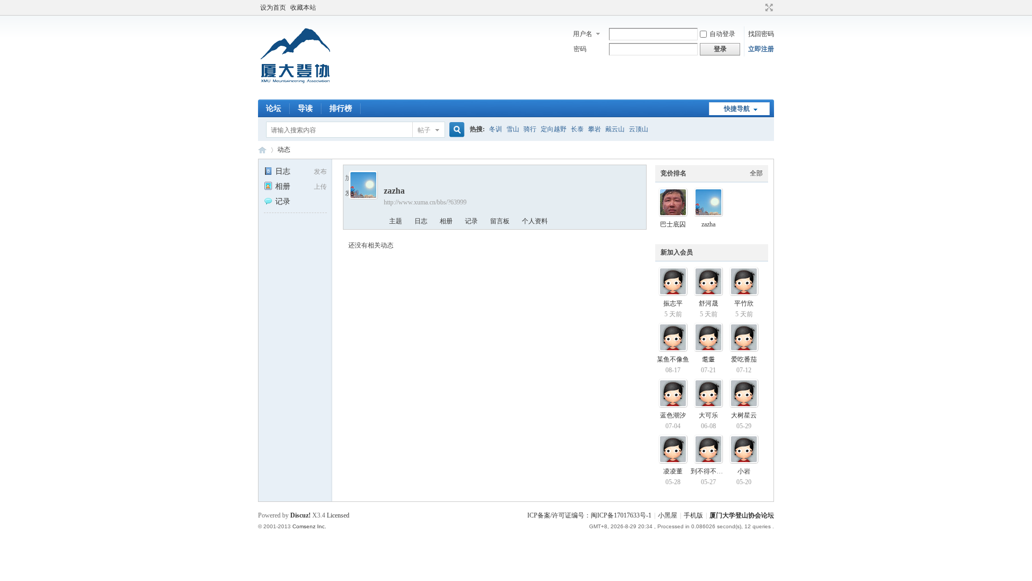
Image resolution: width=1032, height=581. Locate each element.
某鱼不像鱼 (673, 359)
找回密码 (761, 34)
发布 (320, 171)
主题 (395, 221)
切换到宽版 (768, 7)
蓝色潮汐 (673, 415)
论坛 (273, 108)
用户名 (582, 34)
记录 (282, 201)
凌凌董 (673, 471)
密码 (580, 49)
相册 (282, 186)
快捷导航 (737, 108)
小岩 (743, 471)
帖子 (424, 130)
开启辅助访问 (759, 7)
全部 (756, 173)
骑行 (530, 129)
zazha (708, 224)
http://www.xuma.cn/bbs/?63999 (425, 202)
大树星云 (744, 415)
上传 (320, 186)
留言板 (500, 221)
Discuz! (300, 515)
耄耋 (708, 359)
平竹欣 (744, 303)
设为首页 (273, 7)
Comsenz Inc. (309, 526)
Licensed (338, 515)
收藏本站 (303, 7)
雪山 (512, 129)
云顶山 (638, 129)
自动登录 (722, 34)
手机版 (693, 515)
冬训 (495, 129)
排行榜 (340, 108)
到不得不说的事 (713, 471)
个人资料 (535, 221)
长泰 (577, 129)
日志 (282, 171)
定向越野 (554, 129)
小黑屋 (667, 515)
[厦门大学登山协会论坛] (295, 93)
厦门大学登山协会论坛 (262, 150)
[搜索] (455, 130)
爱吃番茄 (744, 359)
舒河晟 (708, 303)
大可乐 (708, 415)
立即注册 (761, 49)
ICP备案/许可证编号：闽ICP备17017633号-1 (589, 515)
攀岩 (594, 129)
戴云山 (615, 129)
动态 (283, 149)
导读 (305, 108)
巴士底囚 (673, 224)
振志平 (673, 303)
